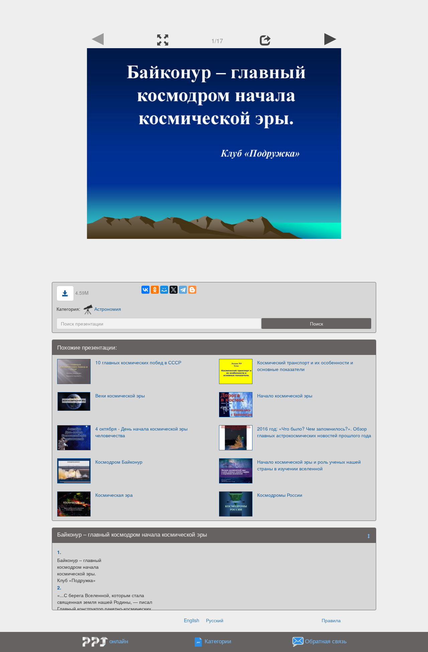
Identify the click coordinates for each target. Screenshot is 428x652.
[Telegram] (183, 290)
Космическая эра (114, 494)
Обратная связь (326, 641)
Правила (331, 620)
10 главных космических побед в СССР (138, 362)
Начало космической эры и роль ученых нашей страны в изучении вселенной (309, 465)
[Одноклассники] (155, 290)
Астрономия (107, 308)
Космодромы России (279, 494)
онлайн (118, 641)
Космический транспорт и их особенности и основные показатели (305, 365)
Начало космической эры (284, 395)
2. (59, 587)
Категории (218, 641)
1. (59, 552)
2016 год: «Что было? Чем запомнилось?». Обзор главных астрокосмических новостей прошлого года (314, 432)
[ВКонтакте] (145, 290)
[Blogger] (192, 290)
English (191, 620)
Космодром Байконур (118, 461)
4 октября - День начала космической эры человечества (141, 432)
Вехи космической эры (120, 395)
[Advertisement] (214, 15)
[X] (174, 290)
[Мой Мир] (164, 290)
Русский (214, 620)
